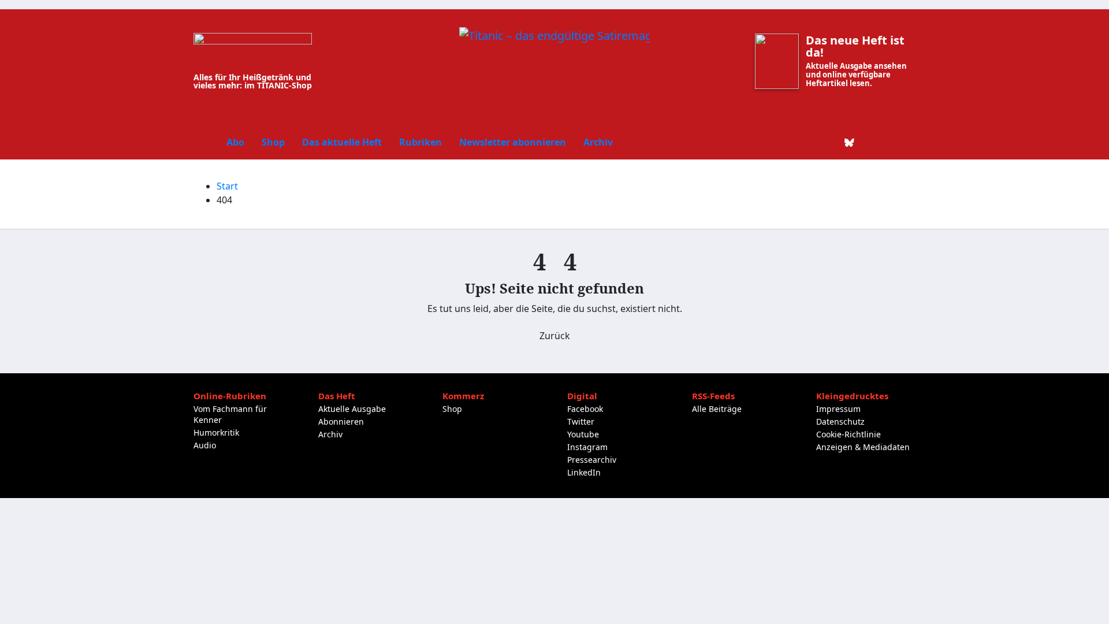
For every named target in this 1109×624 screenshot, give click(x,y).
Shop (273, 142)
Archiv (598, 142)
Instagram (587, 446)
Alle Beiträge (717, 408)
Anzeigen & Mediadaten (863, 446)
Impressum (838, 408)
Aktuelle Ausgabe (352, 408)
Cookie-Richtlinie (848, 434)
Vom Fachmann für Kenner (230, 414)
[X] (810, 142)
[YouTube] (889, 142)
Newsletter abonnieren (512, 142)
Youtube (583, 434)
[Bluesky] (850, 142)
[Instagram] (869, 142)
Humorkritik (216, 432)
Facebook (585, 408)
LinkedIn (584, 472)
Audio (204, 445)
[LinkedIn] (830, 142)
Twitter (580, 421)
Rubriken (420, 142)
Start (227, 186)
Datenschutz (840, 421)
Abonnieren (341, 421)
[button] (907, 142)
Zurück (554, 335)
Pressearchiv (591, 459)
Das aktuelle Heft (342, 142)
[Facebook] (791, 142)
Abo (235, 142)
